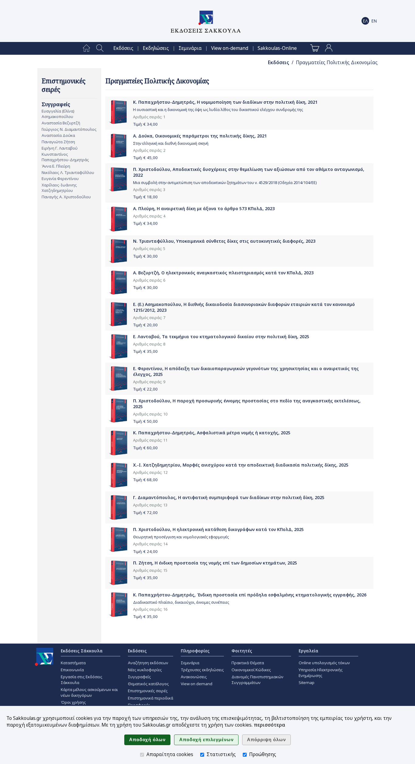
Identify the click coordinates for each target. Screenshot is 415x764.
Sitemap (306, 682)
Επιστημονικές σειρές (148, 690)
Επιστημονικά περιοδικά (150, 698)
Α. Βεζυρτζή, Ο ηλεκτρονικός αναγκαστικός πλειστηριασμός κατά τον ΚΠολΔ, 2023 (223, 273)
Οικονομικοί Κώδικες (251, 669)
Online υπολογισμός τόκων (324, 662)
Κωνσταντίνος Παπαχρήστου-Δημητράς (65, 156)
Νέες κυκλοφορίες (145, 669)
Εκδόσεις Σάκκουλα (82, 651)
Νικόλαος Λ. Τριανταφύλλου (68, 172)
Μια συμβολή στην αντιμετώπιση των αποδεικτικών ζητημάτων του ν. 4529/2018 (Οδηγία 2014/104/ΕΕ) (225, 182)
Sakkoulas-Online (277, 48)
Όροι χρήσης (73, 702)
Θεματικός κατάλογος (148, 683)
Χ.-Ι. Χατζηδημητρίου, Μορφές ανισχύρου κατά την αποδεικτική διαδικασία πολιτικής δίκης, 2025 (240, 465)
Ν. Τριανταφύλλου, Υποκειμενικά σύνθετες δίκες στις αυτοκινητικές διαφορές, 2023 (224, 241)
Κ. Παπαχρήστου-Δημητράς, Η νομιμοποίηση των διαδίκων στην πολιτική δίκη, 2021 (225, 102)
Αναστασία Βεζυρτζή (61, 123)
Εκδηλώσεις (156, 48)
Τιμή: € (145, 124)
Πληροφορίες (195, 651)
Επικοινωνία (72, 669)
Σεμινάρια (190, 48)
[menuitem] (86, 48)
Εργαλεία (308, 651)
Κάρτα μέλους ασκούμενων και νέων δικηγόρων (89, 692)
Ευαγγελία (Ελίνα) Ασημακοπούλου (58, 113)
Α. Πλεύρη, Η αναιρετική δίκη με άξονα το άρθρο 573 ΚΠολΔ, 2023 (204, 208)
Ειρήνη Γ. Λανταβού (59, 148)
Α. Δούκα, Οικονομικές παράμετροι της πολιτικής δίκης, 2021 (200, 136)
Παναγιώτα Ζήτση (58, 141)
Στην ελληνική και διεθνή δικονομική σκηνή (170, 143)
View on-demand (229, 48)
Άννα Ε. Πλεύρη (56, 166)
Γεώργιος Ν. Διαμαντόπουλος (69, 129)
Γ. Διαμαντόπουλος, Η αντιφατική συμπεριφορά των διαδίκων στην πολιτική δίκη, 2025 (228, 497)
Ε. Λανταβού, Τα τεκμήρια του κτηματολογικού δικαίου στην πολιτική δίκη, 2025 (221, 336)
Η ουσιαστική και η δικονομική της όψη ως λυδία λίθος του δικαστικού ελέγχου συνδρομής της (218, 109)
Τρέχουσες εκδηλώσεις (202, 669)
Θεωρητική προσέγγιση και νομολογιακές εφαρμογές (181, 537)
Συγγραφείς (139, 676)
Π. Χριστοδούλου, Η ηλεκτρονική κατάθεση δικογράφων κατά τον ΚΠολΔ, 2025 (218, 529)
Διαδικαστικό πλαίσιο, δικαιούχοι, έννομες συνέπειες (181, 602)
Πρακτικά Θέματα (248, 662)
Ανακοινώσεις (194, 676)
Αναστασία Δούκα (58, 135)
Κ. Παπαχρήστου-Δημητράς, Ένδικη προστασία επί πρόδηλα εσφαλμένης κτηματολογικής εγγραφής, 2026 (249, 595)
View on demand (196, 683)
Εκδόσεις (123, 48)
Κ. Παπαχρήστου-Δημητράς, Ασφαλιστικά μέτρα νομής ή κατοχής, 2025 (211, 433)
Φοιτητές (242, 651)
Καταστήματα (73, 662)
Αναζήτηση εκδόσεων (148, 662)
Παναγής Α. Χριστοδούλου (66, 197)
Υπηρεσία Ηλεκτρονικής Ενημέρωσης (321, 672)
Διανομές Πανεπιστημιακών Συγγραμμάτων (257, 679)
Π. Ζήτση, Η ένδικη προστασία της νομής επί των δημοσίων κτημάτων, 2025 (215, 563)
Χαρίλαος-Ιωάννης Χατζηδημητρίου (59, 187)
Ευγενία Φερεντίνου (60, 178)
